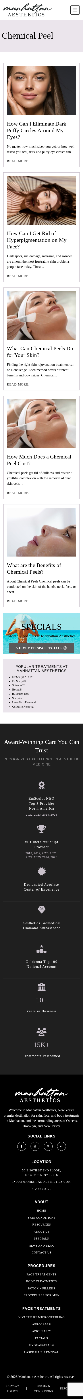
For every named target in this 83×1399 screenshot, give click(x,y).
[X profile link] (48, 1146)
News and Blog (41, 1245)
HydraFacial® (41, 1345)
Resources (41, 1224)
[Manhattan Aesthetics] (27, 10)
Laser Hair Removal (24, 702)
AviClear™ (41, 1331)
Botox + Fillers (41, 1288)
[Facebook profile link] (21, 1146)
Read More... (19, 161)
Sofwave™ (18, 685)
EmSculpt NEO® (22, 677)
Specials (41, 1238)
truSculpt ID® (20, 693)
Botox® (17, 689)
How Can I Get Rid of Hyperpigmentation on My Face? (37, 240)
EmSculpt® (19, 681)
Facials (41, 1338)
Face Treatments (41, 1274)
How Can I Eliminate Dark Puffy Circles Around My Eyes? (36, 130)
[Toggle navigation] (75, 10)
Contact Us (41, 1252)
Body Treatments (41, 1281)
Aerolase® (41, 1324)
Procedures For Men (42, 1295)
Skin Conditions (41, 1217)
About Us (41, 1231)
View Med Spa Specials (40, 648)
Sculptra (17, 698)
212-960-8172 (42, 1188)
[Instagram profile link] (35, 1146)
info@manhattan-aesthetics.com (41, 1181)
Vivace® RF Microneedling (41, 1317)
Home (41, 1210)
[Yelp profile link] (61, 1146)
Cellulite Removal (23, 706)
